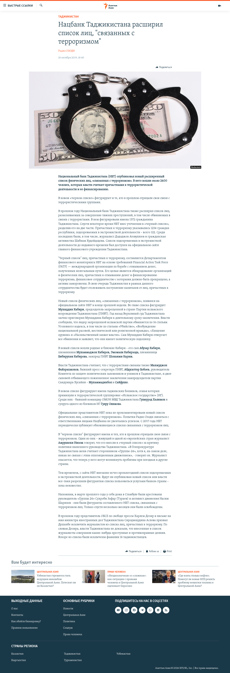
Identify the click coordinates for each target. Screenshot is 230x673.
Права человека (116, 572)
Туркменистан (73, 660)
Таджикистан (68, 16)
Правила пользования (24, 628)
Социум (68, 628)
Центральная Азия (48, 572)
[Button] (164, 67)
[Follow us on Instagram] (126, 610)
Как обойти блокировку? (26, 621)
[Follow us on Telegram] (142, 610)
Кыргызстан (18, 660)
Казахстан (17, 654)
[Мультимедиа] (220, 5)
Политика (69, 621)
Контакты (17, 615)
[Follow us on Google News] (158, 610)
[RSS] (166, 610)
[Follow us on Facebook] (134, 610)
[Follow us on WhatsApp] (150, 610)
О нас (14, 608)
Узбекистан (123, 654)
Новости (68, 608)
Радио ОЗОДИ (66, 51)
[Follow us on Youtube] (118, 610)
